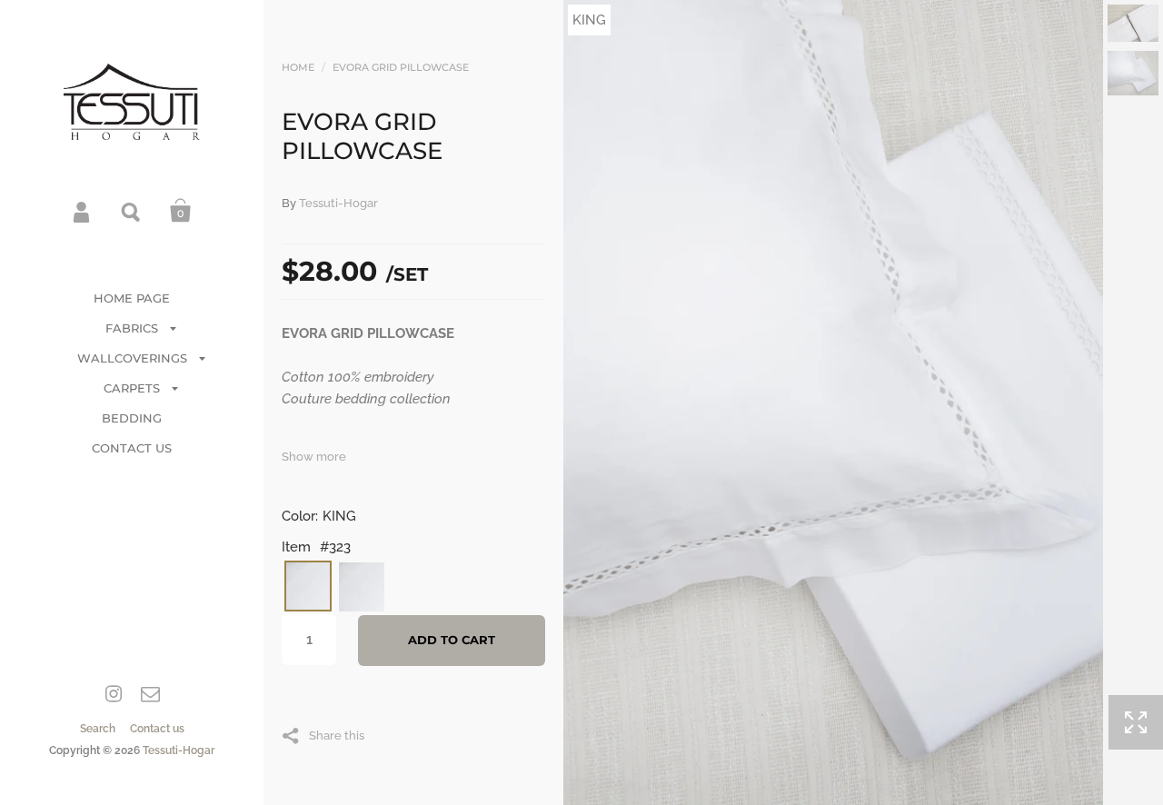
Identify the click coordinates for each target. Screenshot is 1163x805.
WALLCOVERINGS (132, 358)
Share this (336, 735)
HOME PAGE (132, 298)
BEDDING (132, 418)
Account (82, 210)
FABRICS (131, 328)
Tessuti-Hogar (178, 750)
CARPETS (132, 388)
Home (298, 67)
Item (296, 547)
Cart (180, 210)
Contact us (157, 728)
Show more (314, 456)
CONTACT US (132, 448)
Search (131, 210)
